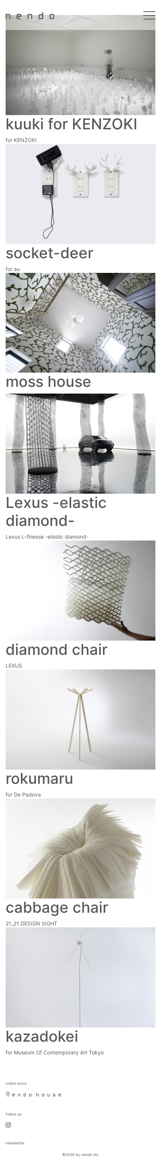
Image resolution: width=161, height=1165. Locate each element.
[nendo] (30, 14)
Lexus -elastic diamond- (56, 511)
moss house (48, 381)
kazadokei (42, 1036)
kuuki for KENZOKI (71, 124)
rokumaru (39, 778)
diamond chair (56, 649)
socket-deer (49, 253)
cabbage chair (57, 907)
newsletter (15, 1143)
